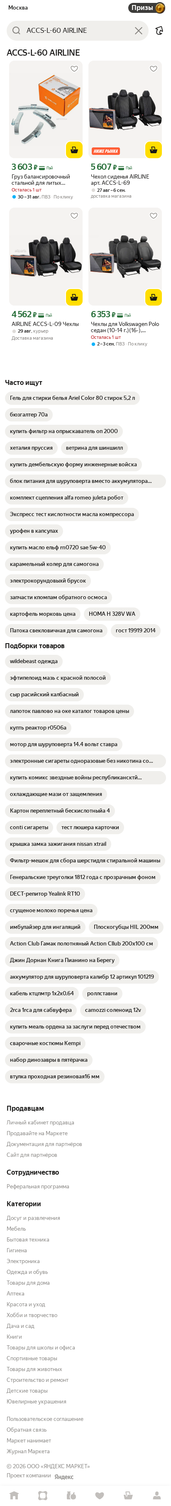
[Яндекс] (64, 1477)
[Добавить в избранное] (74, 69)
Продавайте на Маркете (37, 1133)
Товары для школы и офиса (41, 1347)
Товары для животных (34, 1369)
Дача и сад (20, 1326)
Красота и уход (26, 1304)
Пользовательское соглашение (45, 1419)
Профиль (156, 1496)
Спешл (43, 1496)
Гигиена (17, 1250)
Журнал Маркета (28, 1451)
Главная (14, 1496)
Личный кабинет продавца (40, 1122)
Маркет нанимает (29, 1440)
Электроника (23, 1261)
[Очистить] (139, 31)
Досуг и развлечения (33, 1218)
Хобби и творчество (32, 1315)
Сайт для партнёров (32, 1155)
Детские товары (27, 1391)
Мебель (16, 1229)
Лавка (71, 1496)
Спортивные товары (32, 1358)
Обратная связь (26, 1430)
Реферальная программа (38, 1186)
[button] (159, 30)
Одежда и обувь (27, 1272)
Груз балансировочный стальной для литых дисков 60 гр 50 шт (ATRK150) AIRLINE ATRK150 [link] (41, 180)
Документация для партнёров (44, 1144)
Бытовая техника (28, 1240)
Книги (14, 1337)
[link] (72, 398)
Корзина (128, 1496)
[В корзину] (74, 150)
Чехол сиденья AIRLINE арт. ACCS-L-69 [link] (120, 180)
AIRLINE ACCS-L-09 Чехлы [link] (45, 324)
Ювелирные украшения (36, 1401)
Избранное (100, 1496)
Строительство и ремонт (37, 1380)
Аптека (15, 1294)
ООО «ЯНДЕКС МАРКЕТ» (58, 1466)
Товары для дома (28, 1283)
